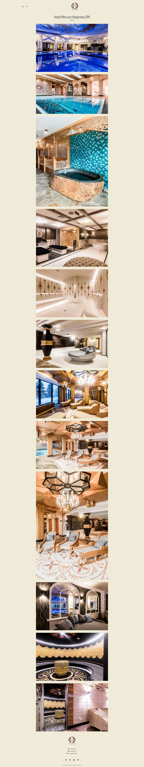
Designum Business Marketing (69, 765)
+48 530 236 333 (73, 748)
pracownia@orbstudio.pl (72, 753)
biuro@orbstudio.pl (72, 751)
